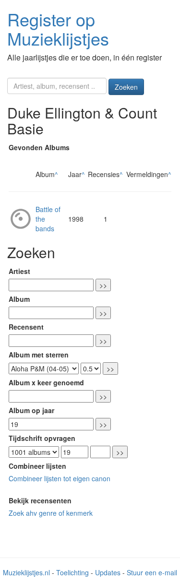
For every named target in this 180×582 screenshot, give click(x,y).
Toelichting (72, 572)
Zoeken (126, 87)
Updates (107, 572)
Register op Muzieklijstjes (58, 28)
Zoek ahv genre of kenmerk (51, 513)
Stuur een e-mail (152, 572)
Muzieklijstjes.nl (26, 572)
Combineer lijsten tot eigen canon (59, 478)
